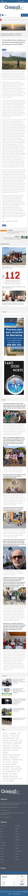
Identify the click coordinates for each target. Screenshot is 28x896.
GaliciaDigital (24, 891)
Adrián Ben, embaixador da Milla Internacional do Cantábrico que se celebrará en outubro (19, 680)
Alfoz (2, 828)
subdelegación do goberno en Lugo (10, 776)
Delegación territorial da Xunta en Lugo (11, 754)
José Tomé (17, 766)
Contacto (10, 893)
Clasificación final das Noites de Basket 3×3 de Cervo (19, 719)
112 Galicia (5, 733)
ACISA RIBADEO (12, 733)
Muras (16, 842)
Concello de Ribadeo (7, 747)
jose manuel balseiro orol (8, 766)
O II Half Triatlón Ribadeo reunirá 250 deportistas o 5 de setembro (19, 710)
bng (17, 735)
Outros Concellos (18, 851)
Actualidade (17, 825)
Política (2, 853)
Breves (2, 831)
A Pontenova (3, 825)
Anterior (11, 230)
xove (4, 780)
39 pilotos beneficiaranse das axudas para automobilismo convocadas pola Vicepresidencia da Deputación (19, 701)
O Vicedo (17, 845)
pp (3, 771)
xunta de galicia (10, 780)
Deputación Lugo (6, 759)
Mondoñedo (3, 842)
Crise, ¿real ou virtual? (5, 810)
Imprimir (20, 46)
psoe (10, 773)
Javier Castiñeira (6, 764)
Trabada (2, 859)
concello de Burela (17, 743)
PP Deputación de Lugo (11, 771)
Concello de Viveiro (17, 747)
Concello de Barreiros (7, 743)
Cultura (2, 837)
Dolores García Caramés (17, 759)
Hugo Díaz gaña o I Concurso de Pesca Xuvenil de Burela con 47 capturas (13, 267)
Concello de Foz (8, 221)
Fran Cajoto (15, 221)
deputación (5, 757)
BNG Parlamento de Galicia (8, 738)
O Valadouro (3, 845)
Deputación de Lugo (14, 757)
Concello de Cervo (6, 745)
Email (25, 46)
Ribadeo (15, 773)
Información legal (16, 893)
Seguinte (17, 236)
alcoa (19, 733)
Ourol (2, 851)
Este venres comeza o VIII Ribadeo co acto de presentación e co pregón (12, 238)
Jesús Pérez (13, 764)
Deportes (17, 837)
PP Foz (18, 771)
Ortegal (16, 848)
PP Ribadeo (5, 773)
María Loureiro (6, 769)
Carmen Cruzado (14, 740)
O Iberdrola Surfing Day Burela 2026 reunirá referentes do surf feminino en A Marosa (19, 690)
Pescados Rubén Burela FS (16, 769)
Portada (17, 853)
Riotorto (17, 856)
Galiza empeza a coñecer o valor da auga (9, 807)
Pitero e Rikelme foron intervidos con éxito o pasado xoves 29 (16, 232)
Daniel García (15, 750)
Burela (17, 738)
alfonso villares (6, 735)
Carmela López (6, 740)
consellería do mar (7, 750)
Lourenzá (17, 839)
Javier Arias (15, 762)
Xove (2, 862)
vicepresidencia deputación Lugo (10, 778)
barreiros (13, 735)
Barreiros (17, 828)
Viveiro (20, 778)
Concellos (17, 834)
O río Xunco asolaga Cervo (6, 817)
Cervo (20, 740)
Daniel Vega (5, 752)
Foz (3, 762)
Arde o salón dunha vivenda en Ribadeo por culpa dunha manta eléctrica (13, 287)
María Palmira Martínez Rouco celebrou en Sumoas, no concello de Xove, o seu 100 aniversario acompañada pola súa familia (14, 476)
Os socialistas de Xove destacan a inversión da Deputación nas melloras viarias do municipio (13, 303)
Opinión (2, 848)
